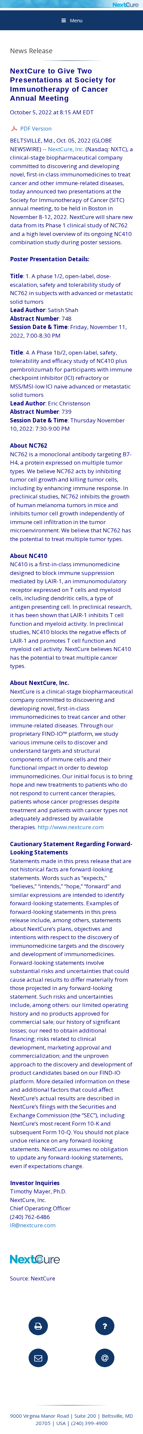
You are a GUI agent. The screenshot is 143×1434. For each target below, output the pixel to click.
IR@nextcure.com (33, 1225)
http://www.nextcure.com (71, 827)
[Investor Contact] (38, 1358)
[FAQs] (104, 1326)
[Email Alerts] (104, 1358)
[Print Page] (38, 1326)
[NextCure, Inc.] (71, 6)
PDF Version (36, 128)
